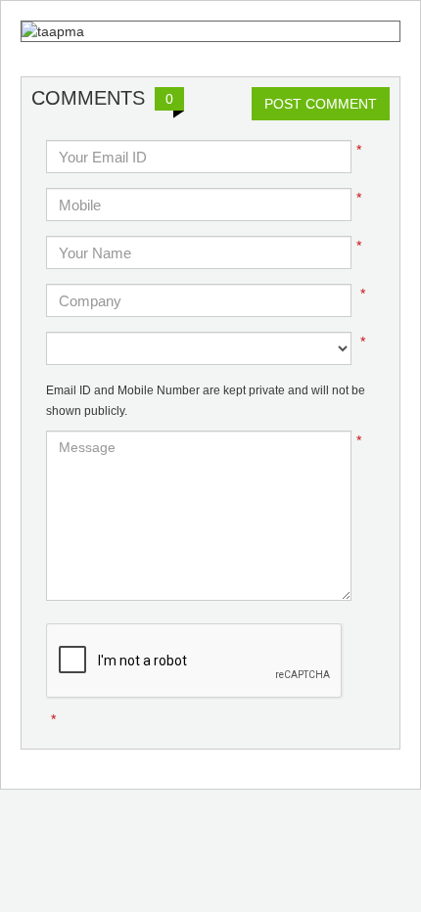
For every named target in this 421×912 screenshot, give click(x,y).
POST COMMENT (320, 104)
